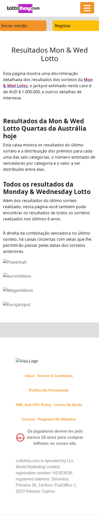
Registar (63, 25)
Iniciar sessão (14, 25)
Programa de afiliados (57, 419)
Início (30, 376)
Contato (29, 419)
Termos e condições (55, 376)
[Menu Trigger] (87, 7)
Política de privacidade (49, 390)
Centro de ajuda (68, 405)
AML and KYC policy (34, 405)
